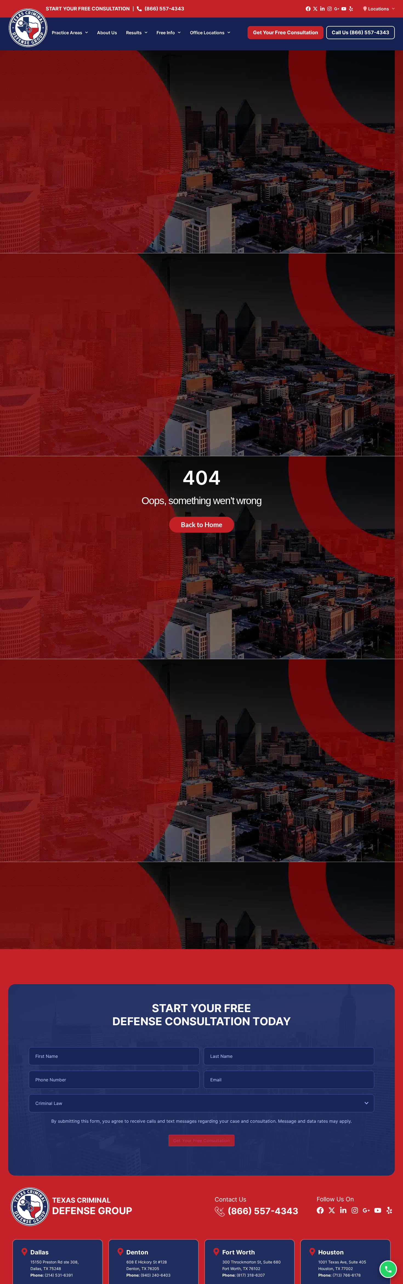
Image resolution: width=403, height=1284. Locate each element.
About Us (107, 32)
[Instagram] (329, 8)
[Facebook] (308, 8)
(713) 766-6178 (347, 1275)
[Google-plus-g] (336, 8)
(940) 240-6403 (156, 1275)
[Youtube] (343, 8)
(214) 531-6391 (59, 1275)
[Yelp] (350, 8)
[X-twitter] (315, 8)
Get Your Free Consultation (201, 1140)
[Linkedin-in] (322, 8)
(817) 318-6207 (251, 1275)
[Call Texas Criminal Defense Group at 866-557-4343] (388, 1269)
